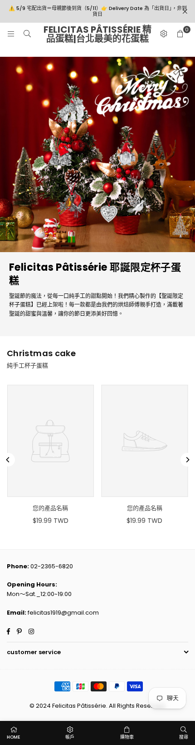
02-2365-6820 (51, 566)
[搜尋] (27, 34)
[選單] (11, 34)
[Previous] (8, 460)
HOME (13, 737)
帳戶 (69, 737)
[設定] (164, 34)
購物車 (127, 737)
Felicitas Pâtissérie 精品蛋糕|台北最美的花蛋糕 (97, 34)
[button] (180, 34)
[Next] (187, 460)
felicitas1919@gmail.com (63, 612)
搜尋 (183, 737)
